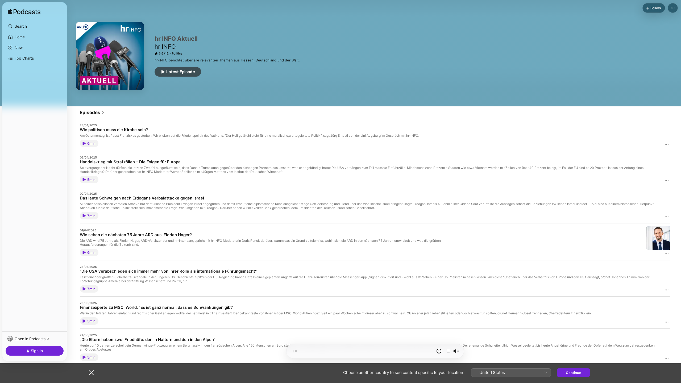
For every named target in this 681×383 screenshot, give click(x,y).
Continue (573, 372)
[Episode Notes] (439, 351)
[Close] (91, 372)
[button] (34, 26)
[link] (92, 112)
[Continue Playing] (448, 351)
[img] (24, 12)
